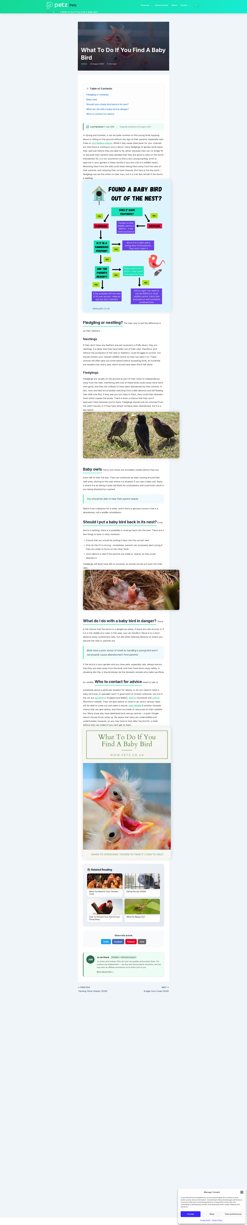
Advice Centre (161, 5)
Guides (184, 5)
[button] (242, 1192)
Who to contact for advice (100, 114)
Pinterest (131, 942)
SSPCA (132, 698)
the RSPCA (100, 698)
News (174, 5)
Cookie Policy (205, 1220)
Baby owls (91, 99)
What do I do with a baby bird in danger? (107, 109)
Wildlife (84, 64)
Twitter (106, 942)
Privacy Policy (217, 1220)
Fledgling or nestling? (97, 94)
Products (145, 5)
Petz (73, 5)
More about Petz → (105, 972)
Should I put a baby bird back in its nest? (107, 104)
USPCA (156, 698)
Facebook (118, 942)
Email (142, 942)
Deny (212, 1214)
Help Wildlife (135, 705)
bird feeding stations (102, 143)
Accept (190, 1214)
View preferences (233, 1214)
